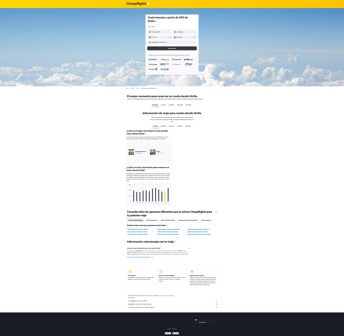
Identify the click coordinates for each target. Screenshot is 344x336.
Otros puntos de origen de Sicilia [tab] (188, 220)
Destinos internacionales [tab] (136, 220)
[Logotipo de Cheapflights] (136, 4)
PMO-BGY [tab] (188, 105)
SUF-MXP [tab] (171, 105)
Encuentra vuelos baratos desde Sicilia (139, 257)
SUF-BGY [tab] (163, 105)
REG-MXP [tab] (155, 105)
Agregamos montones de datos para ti (139, 304)
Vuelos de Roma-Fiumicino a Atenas (197, 231)
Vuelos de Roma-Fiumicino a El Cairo (167, 231)
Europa (132, 88)
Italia (137, 88)
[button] (156, 21)
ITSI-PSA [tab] (155, 126)
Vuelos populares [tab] (206, 220)
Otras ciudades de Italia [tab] (168, 220)
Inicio (127, 88)
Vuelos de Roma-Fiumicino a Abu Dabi (198, 229)
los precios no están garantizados (166, 295)
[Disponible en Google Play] (168, 333)
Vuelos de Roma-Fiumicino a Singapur (168, 234)
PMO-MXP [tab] (180, 105)
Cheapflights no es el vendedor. (137, 301)
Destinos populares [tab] (151, 220)
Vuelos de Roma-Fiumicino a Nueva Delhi (199, 234)
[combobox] (152, 26)
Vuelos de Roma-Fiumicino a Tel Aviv (137, 234)
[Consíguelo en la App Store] (175, 333)
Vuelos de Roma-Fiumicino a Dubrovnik (168, 229)
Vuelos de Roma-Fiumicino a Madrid (137, 229)
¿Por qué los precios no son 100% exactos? (141, 307)
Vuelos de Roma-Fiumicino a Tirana (137, 231)
